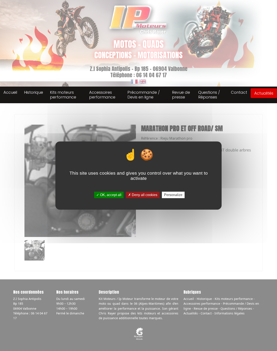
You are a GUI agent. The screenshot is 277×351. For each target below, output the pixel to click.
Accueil (10, 92)
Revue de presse (181, 95)
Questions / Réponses (209, 95)
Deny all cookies (144, 195)
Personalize (173, 195)
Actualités (263, 93)
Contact (239, 92)
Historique (33, 92)
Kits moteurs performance (63, 95)
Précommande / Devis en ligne (143, 95)
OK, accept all (110, 195)
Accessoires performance (102, 95)
